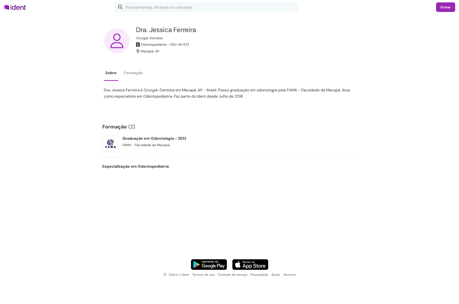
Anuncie (290, 274)
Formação (133, 72)
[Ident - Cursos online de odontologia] (16, 7)
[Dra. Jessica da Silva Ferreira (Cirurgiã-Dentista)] (116, 40)
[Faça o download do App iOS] (250, 264)
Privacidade (259, 274)
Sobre (111, 72)
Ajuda (275, 274)
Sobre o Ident (179, 274)
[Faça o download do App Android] (209, 264)
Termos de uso (203, 274)
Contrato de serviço (232, 274)
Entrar (446, 7)
